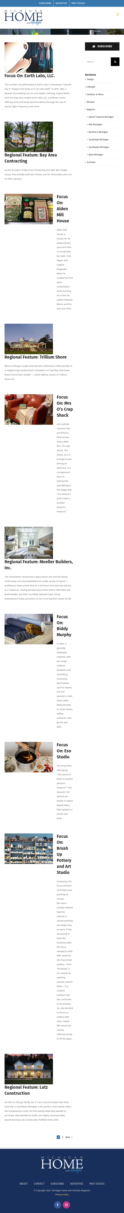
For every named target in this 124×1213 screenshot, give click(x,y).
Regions (91, 109)
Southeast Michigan (99, 139)
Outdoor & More (95, 94)
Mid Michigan (95, 124)
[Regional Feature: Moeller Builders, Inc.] (29, 543)
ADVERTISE (76, 1183)
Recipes (91, 102)
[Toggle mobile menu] (117, 14)
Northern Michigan (98, 132)
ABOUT (24, 1183)
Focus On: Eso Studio (64, 751)
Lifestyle (91, 86)
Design (90, 79)
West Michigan (96, 154)
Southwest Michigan (99, 147)
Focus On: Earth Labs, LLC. (30, 75)
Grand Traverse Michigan (101, 117)
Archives (91, 162)
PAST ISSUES (96, 1183)
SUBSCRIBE (57, 1183)
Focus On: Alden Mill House (63, 208)
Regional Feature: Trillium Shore (36, 357)
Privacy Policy (62, 1194)
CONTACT (39, 1183)
